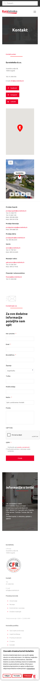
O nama (12, 641)
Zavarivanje (13, 601)
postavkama (31, 668)
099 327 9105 (14, 266)
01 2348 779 (12, 213)
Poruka (8, 408)
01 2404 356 (12, 76)
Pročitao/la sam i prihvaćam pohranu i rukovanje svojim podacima (19, 449)
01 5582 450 (12, 264)
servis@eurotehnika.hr (13, 248)
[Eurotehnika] (9, 12)
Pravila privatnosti (15, 638)
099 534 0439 (14, 252)
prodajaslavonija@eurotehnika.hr (16, 227)
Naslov (9, 397)
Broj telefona (11, 355)
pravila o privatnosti (23, 447)
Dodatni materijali (15, 611)
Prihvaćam (27, 676)
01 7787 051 (12, 250)
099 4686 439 (14, 229)
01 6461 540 (12, 215)
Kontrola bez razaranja (17, 608)
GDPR (8, 442)
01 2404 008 (12, 279)
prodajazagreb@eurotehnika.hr (16, 211)
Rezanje (12, 604)
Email (8, 344)
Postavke (17, 676)
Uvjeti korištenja (15, 634)
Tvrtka (8, 376)
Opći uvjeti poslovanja (17, 630)
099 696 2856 (14, 217)
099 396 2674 (13, 240)
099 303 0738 (14, 219)
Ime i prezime (11, 333)
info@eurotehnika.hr (17, 81)
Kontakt (12, 645)
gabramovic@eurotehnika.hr (15, 262)
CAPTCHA (9, 428)
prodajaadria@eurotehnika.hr (15, 237)
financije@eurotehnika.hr (14, 277)
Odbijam (7, 676)
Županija (8, 365)
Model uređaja (10, 386)
